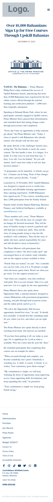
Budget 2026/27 (10, 442)
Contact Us (6, 447)
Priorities (6, 423)
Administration (9, 418)
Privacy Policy (8, 451)
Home (5, 414)
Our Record (7, 428)
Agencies (6, 437)
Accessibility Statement (11, 460)
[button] (48, 10)
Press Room (8, 433)
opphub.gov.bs (29, 303)
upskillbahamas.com (13, 211)
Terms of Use (7, 456)
